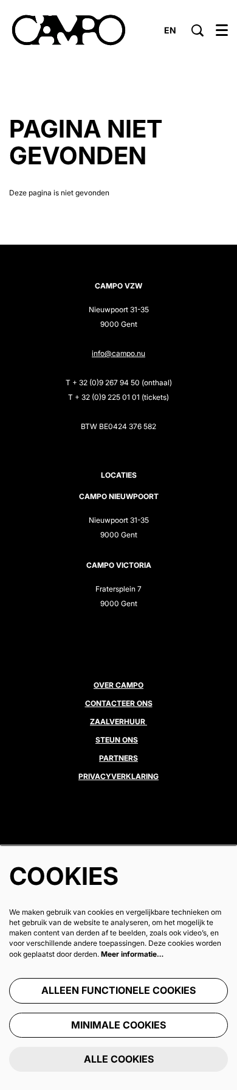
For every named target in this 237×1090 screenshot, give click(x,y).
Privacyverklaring (118, 776)
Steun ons (116, 739)
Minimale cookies (118, 1025)
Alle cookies (119, 1059)
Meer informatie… (132, 954)
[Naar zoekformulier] (197, 30)
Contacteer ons (119, 703)
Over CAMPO (118, 685)
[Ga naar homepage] (68, 30)
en (170, 30)
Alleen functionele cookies (118, 990)
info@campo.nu (118, 353)
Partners (118, 758)
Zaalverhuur (118, 721)
